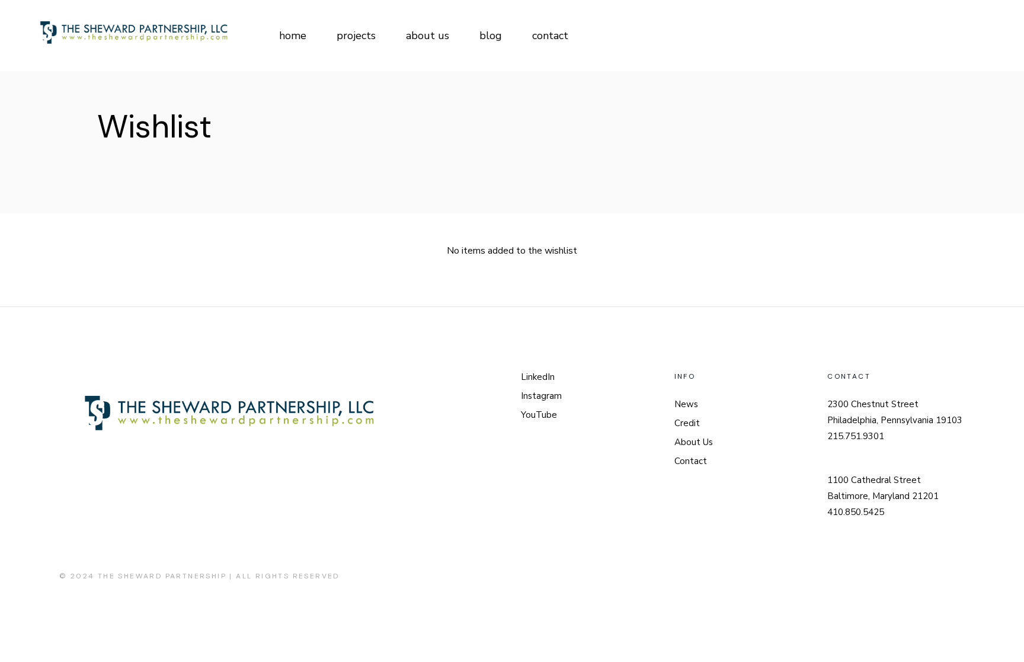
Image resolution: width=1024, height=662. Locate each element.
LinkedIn (538, 377)
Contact (690, 461)
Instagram (541, 396)
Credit (687, 423)
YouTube (539, 415)
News (686, 404)
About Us (693, 442)
